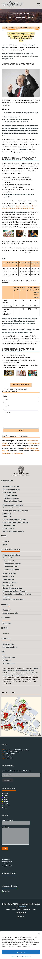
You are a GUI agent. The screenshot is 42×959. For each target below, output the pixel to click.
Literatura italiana (9, 525)
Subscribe (7, 780)
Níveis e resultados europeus (13, 531)
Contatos (6, 634)
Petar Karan (22, 907)
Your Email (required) (7, 820)
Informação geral (9, 657)
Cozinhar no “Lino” (11, 567)
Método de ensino (10, 495)
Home (10, 17)
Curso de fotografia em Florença (14, 591)
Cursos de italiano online (12, 508)
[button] (39, 933)
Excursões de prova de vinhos (13, 600)
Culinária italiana (9, 558)
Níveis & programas (11, 498)
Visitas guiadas (8, 579)
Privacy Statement (25, 956)
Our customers (6, 859)
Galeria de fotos (8, 663)
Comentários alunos (10, 647)
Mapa (5, 545)
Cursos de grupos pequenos (13, 505)
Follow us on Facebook (9, 873)
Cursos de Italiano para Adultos (14, 520)
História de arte (8, 576)
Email (4, 403)
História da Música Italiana (12, 588)
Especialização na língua (13, 501)
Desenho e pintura (9, 573)
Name (5, 396)
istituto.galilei (9, 758)
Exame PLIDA (8, 517)
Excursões (6, 597)
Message (5, 409)
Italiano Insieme (8, 528)
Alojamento (7, 660)
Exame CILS (7, 514)
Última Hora (7, 623)
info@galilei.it (9, 756)
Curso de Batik (8, 585)
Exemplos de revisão (10, 613)
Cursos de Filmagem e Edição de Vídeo (17, 594)
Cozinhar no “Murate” (12, 570)
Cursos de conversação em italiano (15, 522)
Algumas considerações (11, 489)
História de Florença (10, 582)
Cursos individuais (9, 492)
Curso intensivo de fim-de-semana (15, 511)
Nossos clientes (8, 644)
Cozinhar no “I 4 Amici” (12, 564)
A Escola (6, 542)
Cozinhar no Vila (10, 561)
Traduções (6, 610)
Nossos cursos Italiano (11, 486)
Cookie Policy (15, 956)
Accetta (21, 952)
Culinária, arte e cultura (11, 555)
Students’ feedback (7, 861)
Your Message (5, 827)
